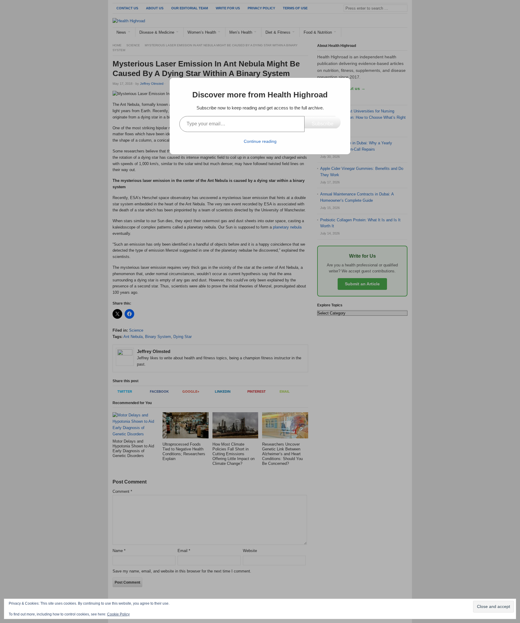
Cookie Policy (118, 614)
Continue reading (260, 141)
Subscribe (322, 123)
